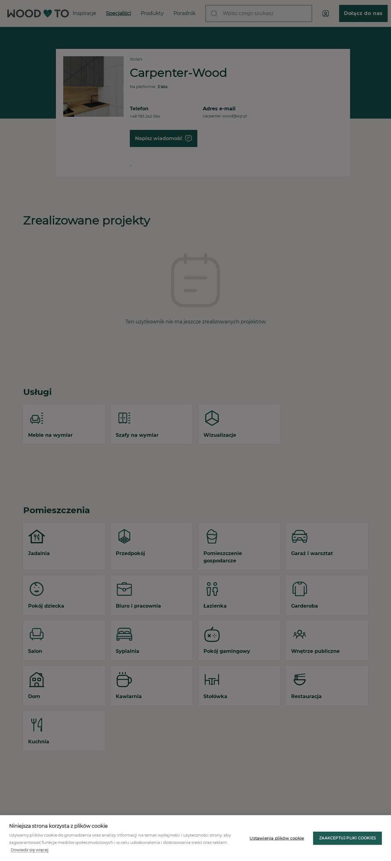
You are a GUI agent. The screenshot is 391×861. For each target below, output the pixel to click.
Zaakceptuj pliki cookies (347, 838)
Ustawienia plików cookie (277, 838)
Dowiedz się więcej (30, 849)
